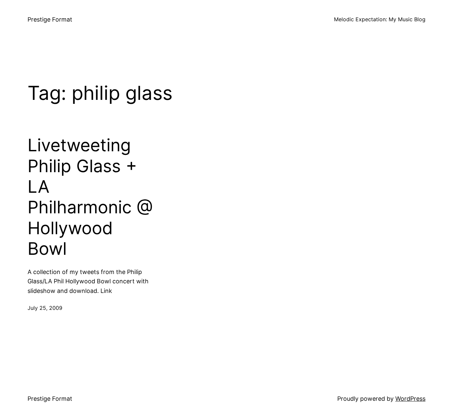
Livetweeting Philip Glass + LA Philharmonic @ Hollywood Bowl (90, 197)
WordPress (410, 398)
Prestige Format (50, 19)
